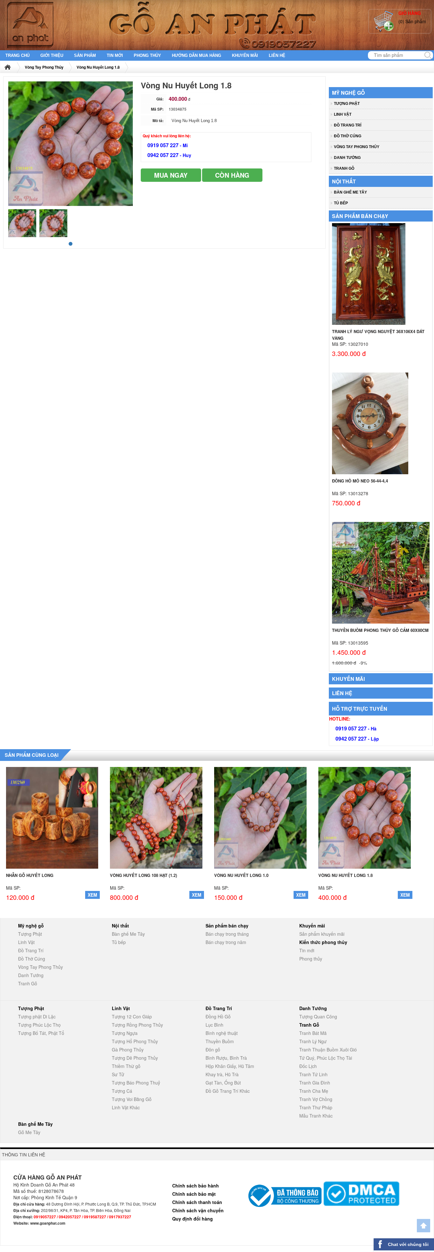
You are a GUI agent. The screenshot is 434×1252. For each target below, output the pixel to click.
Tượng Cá (122, 1091)
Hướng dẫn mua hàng (196, 55)
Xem (92, 895)
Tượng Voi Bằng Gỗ (132, 1099)
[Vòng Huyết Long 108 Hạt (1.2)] (156, 817)
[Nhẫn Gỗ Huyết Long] (52, 817)
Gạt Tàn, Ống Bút (223, 1082)
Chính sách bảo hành (195, 1185)
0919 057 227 (163, 145)
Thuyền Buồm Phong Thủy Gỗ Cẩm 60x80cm (380, 630)
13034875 (177, 109)
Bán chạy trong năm (226, 942)
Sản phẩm (85, 55)
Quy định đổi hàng (192, 1218)
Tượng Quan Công (318, 1016)
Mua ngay (170, 175)
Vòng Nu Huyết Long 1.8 (98, 67)
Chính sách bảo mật (194, 1194)
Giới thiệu (51, 55)
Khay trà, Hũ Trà (222, 1074)
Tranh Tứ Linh (313, 1074)
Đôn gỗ (213, 1049)
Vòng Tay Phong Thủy (44, 67)
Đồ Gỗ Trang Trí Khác (228, 1091)
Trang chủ (17, 55)
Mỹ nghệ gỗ (348, 92)
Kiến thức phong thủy (323, 942)
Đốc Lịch (308, 1066)
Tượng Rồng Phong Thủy (137, 1025)
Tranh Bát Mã (313, 1033)
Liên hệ (277, 55)
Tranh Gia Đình (314, 1082)
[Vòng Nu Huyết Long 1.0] (260, 817)
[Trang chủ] (12, 67)
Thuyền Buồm (220, 1041)
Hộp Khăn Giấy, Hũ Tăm (230, 1066)
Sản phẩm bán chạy (360, 216)
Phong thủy (147, 55)
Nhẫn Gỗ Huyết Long (29, 875)
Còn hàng (232, 175)
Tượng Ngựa (125, 1033)
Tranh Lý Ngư (313, 1041)
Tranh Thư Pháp (315, 1107)
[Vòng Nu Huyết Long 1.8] (364, 817)
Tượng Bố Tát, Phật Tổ (41, 1033)
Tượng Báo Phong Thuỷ (136, 1082)
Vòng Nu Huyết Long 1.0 (241, 875)
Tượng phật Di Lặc (37, 1016)
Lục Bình (214, 1025)
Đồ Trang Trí (347, 125)
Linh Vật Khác (126, 1107)
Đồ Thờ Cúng (347, 136)
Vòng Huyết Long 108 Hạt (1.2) (143, 875)
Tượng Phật (347, 103)
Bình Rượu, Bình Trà (226, 1058)
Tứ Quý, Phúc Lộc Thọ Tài (325, 1058)
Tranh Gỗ (344, 168)
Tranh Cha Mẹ (313, 1091)
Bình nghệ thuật (222, 1033)
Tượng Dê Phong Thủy (135, 1058)
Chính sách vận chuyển (198, 1210)
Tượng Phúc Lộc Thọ (39, 1025)
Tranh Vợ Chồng (315, 1099)
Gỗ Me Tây (29, 1132)
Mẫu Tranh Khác (316, 1115)
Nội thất (344, 181)
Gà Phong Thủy (128, 1049)
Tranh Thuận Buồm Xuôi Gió (328, 1049)
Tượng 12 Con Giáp (132, 1016)
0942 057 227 (163, 155)
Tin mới (115, 55)
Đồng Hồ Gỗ (218, 1016)
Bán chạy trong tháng (227, 934)
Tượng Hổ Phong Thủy (135, 1041)
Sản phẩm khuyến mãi (321, 934)
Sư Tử (118, 1074)
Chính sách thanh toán (197, 1202)
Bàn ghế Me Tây (350, 192)
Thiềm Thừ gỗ (126, 1066)
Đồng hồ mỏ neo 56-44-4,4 (360, 481)
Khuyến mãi (245, 55)
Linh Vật (342, 114)
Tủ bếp (341, 203)
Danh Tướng (347, 157)
